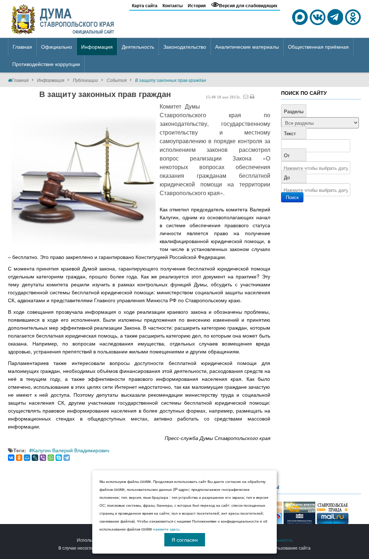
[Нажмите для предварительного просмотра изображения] (84, 176)
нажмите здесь (166, 529)
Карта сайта (144, 5)
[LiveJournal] (35, 457)
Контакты (173, 5)
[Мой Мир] (27, 457)
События (116, 80)
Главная (20, 80)
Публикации (85, 80)
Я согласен (185, 539)
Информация (50, 80)
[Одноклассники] (19, 457)
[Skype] (58, 457)
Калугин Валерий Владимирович (70, 450)
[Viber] (43, 457)
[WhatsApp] (51, 457)
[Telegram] (66, 457)
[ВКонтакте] (11, 457)
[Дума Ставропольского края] (63, 18)
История (197, 5)
